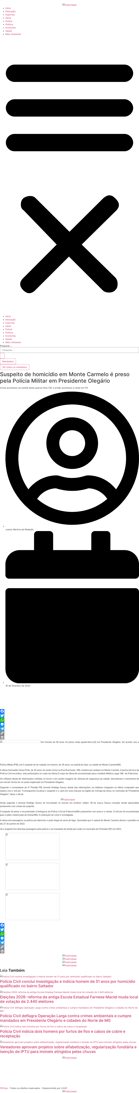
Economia (10, 27)
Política (9, 24)
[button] (69, 175)
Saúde (8, 31)
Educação (10, 11)
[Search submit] (2, 356)
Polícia (8, 21)
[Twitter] (69, 715)
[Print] (69, 737)
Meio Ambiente (13, 34)
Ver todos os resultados (14, 367)
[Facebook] (69, 711)
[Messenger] (69, 724)
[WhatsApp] (69, 720)
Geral (8, 18)
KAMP (64, 1088)
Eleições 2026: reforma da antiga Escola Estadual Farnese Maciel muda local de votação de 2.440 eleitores (69, 999)
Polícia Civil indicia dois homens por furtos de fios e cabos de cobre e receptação (62, 1033)
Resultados (8, 361)
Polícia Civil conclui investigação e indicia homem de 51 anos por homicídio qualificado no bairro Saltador (67, 983)
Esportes (10, 14)
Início (8, 8)
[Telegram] (69, 728)
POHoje (4, 1088)
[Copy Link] (69, 733)
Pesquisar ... (6, 346)
